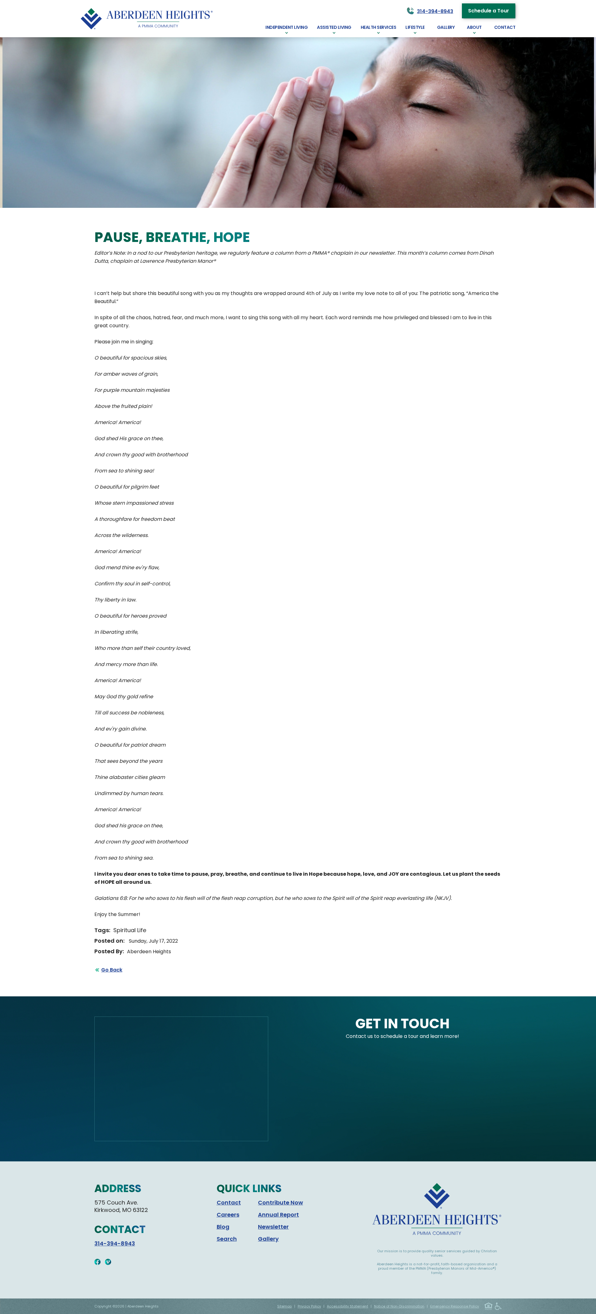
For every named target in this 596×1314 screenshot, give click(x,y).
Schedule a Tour (488, 10)
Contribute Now (280, 1202)
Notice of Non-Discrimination (399, 1306)
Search (227, 1239)
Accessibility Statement (347, 1306)
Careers (228, 1214)
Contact (229, 1202)
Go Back (111, 969)
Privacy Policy (309, 1306)
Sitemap (284, 1306)
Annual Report (278, 1214)
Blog (223, 1227)
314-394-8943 (114, 1243)
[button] (286, 29)
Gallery (268, 1239)
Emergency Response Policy (454, 1306)
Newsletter (273, 1227)
